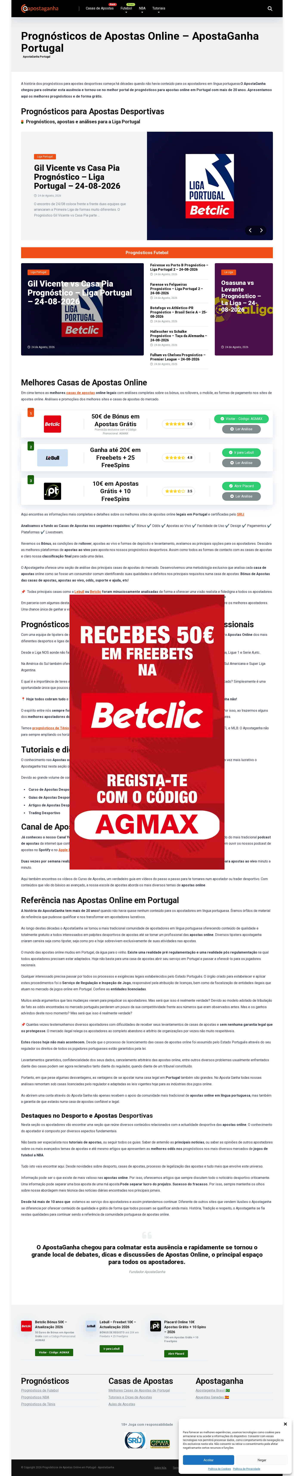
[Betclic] (147, 738)
